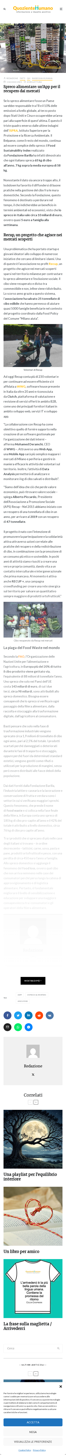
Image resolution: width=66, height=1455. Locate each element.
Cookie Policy (24, 1450)
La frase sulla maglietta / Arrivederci (28, 1326)
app (20, 995)
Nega (33, 1432)
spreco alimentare (37, 995)
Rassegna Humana (42, 78)
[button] (60, 1386)
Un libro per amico (21, 1251)
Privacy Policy (39, 1450)
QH (28, 78)
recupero (23, 1001)
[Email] (7, 1027)
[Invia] (39, 1015)
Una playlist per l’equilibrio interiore (30, 1176)
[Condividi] (7, 1015)
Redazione (12, 78)
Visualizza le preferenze (33, 1441)
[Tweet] (18, 1015)
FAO (21, 656)
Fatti (22, 78)
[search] (58, 1348)
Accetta (33, 1422)
